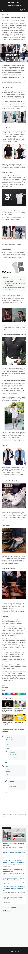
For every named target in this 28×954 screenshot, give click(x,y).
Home (14, 948)
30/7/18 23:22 (9, 769)
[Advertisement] (14, 928)
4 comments (22, 20)
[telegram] (23, 694)
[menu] (3, 10)
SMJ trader (8, 766)
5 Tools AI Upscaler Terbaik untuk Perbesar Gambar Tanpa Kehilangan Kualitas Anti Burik (14, 888)
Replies (7, 748)
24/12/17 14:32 (9, 739)
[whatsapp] (19, 694)
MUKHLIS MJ (12, 752)
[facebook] (4, 694)
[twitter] (9, 694)
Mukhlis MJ (14, 3)
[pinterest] (13, 694)
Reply (7, 744)
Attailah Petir (9, 737)
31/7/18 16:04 (12, 784)
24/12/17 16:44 (13, 754)
